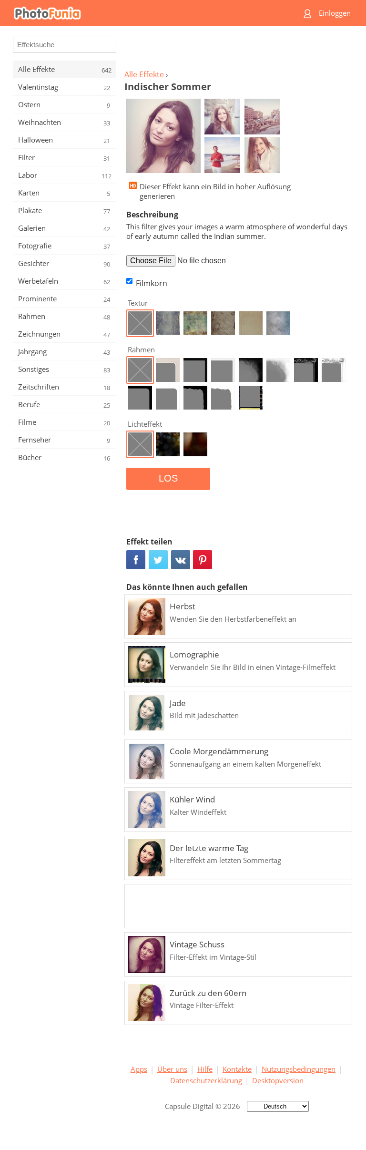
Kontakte (237, 1069)
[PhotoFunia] (146, 13)
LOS (168, 478)
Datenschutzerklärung (206, 1080)
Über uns (172, 1069)
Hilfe (205, 1069)
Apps (139, 1069)
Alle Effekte (144, 74)
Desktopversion (278, 1080)
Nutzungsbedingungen (299, 1069)
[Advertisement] (237, 50)
